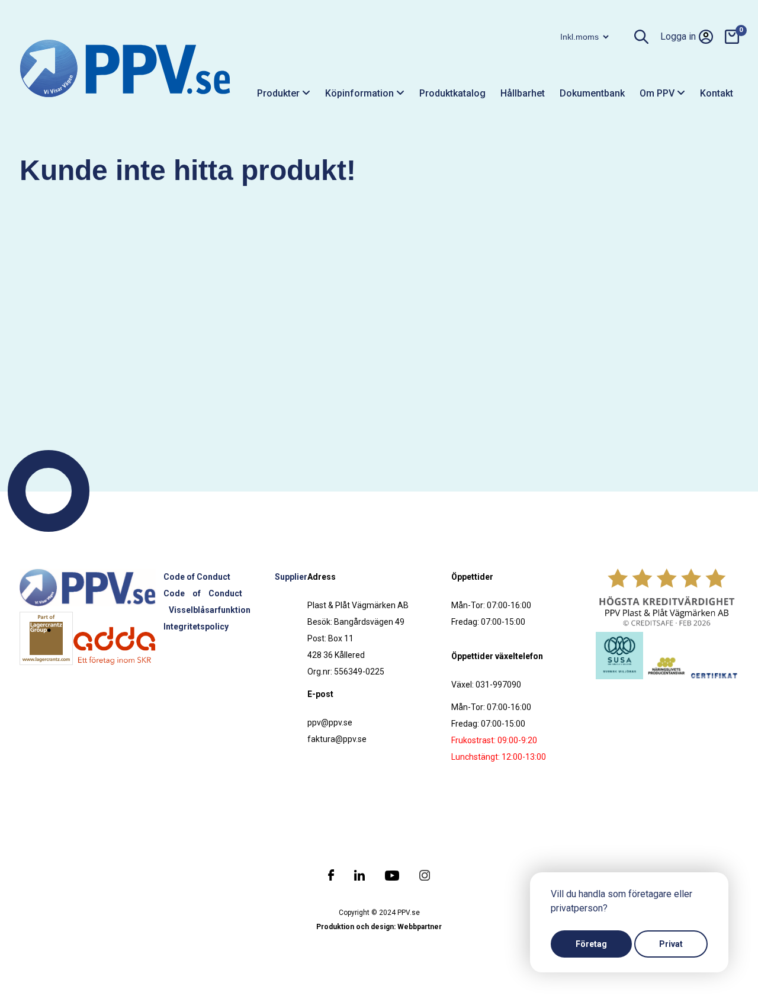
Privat (671, 944)
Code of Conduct (196, 577)
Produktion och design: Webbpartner (379, 927)
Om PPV (658, 93)
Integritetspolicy (196, 626)
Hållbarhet (522, 93)
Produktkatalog (452, 93)
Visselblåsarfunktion (209, 610)
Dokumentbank (592, 93)
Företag (591, 944)
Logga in (678, 36)
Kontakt (716, 93)
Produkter (279, 93)
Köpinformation (360, 93)
